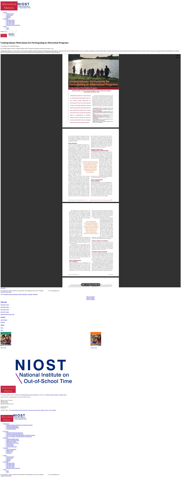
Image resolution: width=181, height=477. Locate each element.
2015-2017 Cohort (10, 24)
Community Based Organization (10, 294)
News (7, 29)
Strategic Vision (9, 450)
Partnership (24, 294)
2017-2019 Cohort (10, 22)
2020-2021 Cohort (10, 20)
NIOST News (9, 451)
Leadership (29, 294)
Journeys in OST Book (11, 446)
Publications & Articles (11, 441)
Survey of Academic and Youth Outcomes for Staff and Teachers (20, 435)
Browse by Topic (10, 13)
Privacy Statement (52, 410)
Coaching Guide (10, 445)
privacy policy (63, 290)
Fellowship (5, 18)
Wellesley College (62, 394)
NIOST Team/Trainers (11, 449)
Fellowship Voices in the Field (13, 25)
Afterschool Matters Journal (12, 439)
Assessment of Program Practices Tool (14, 434)
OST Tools (5, 431)
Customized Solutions (11, 428)
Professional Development (12, 426)
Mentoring (35, 294)
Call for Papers (9, 15)
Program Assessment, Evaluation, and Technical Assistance (19, 425)
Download (3, 288)
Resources (5, 437)
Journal (5, 12)
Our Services (6, 423)
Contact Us (8, 453)
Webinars (8, 17)
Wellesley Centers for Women (52, 394)
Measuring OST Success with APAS (14, 432)
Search (2, 31)
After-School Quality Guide (12, 443)
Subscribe (8, 16)
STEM (19, 294)
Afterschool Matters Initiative (12, 427)
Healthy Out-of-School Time (12, 440)
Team (7, 27)
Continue (46, 290)
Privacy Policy (8, 292)
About (4, 26)
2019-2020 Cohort (10, 21)
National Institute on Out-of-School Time (30, 394)
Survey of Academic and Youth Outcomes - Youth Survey (19, 436)
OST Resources (9, 444)
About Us (5, 448)
